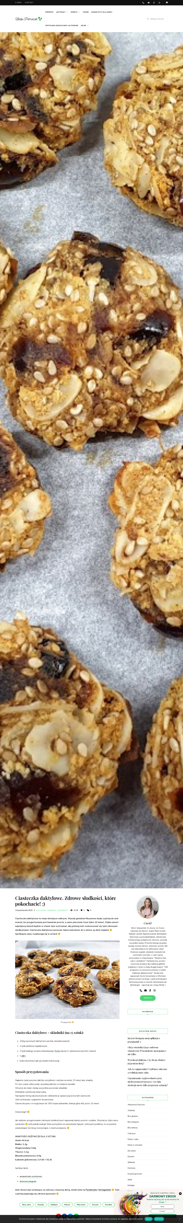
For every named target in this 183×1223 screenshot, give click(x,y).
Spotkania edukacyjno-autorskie (61, 25)
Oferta (74, 12)
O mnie (18, 3)
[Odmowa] (179, 1219)
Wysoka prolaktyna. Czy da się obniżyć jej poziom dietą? (146, 1062)
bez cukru (27, 1205)
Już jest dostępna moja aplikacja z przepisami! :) (144, 1040)
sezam (95, 1205)
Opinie (86, 12)
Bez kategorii (133, 1122)
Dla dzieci (41, 910)
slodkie (109, 1205)
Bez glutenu (133, 1116)
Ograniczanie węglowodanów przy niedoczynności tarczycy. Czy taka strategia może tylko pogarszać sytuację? (148, 1081)
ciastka (41, 1205)
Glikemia (131, 1162)
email (148, 2)
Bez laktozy (133, 1127)
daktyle (55, 1205)
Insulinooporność (135, 1174)
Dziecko (131, 1156)
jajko (24, 1055)
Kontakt (29, 3)
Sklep (83, 25)
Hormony (131, 1168)
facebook (154, 2)
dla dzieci (81, 1205)
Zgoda (148, 1219)
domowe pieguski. (28, 1181)
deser (67, 1205)
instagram (159, 2)
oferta (148, 998)
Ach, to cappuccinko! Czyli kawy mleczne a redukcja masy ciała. (147, 1071)
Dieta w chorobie (135, 1145)
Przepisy (49, 12)
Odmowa (159, 1219)
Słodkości (63, 910)
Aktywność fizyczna (136, 1104)
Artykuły (60, 12)
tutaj (57, 1051)
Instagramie (105, 1189)
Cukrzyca (131, 1133)
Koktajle (131, 1185)
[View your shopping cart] (167, 2)
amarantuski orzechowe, (31, 1176)
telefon (143, 2)
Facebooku (91, 1189)
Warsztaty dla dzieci (101, 12)
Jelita (130, 1179)
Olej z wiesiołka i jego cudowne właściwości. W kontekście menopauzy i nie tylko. (147, 1051)
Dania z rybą (133, 1139)
